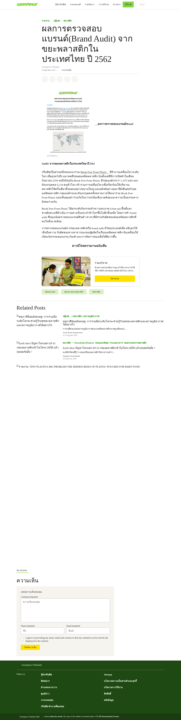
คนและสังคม (102, 343)
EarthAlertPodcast (85, 343)
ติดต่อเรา (45, 681)
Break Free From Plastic (94, 172)
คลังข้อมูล (109, 700)
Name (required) (28, 626)
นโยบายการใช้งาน (113, 687)
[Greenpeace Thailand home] (26, 4)
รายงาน (46, 20)
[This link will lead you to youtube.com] (28, 680)
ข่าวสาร (117, 4)
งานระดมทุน (47, 700)
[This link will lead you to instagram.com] (34, 680)
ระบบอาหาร (117, 343)
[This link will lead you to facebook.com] (18, 680)
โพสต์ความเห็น (30, 647)
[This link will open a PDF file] (70, 123)
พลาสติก (68, 20)
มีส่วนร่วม (115, 279)
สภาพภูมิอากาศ (91, 316)
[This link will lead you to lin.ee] (39, 680)
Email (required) (73, 626)
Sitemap (108, 674)
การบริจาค (104, 4)
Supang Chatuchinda (71, 356)
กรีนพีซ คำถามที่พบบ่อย (52, 706)
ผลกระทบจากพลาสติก (136, 343)
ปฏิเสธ (57, 20)
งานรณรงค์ (75, 4)
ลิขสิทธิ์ (107, 693)
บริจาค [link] (128, 4)
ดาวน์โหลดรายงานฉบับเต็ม (89, 245)
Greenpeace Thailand (31, 665)
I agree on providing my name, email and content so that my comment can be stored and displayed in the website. (67, 639)
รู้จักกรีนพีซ (60, 4)
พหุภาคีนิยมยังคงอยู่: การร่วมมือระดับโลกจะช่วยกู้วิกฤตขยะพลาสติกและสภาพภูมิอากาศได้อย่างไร (113, 323)
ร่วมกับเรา (89, 4)
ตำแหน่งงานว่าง (49, 687)
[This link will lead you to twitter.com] (23, 680)
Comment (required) (29, 597)
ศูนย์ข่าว (45, 693)
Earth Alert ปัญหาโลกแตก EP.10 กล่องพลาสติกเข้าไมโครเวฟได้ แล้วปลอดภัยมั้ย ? (109, 347)
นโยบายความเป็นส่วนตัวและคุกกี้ (120, 681)
